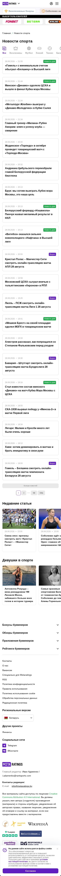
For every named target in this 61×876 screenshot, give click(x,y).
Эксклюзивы (15, 53)
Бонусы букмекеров (15, 625)
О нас (5, 665)
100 (34, 493)
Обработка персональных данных (19, 698)
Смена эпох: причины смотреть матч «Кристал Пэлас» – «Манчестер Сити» (18, 540)
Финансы (7, 732)
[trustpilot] (9, 834)
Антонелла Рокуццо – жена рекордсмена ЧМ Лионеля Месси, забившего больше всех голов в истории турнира (19, 594)
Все (4, 53)
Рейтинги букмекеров (16, 649)
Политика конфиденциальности (18, 684)
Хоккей (39, 53)
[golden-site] (18, 824)
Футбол (29, 53)
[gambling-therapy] (9, 844)
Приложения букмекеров (18, 641)
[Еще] (56, 3)
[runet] (5, 824)
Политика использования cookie (18, 693)
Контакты (7, 661)
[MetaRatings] (12, 764)
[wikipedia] (37, 824)
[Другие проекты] (11, 3)
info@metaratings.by (22, 786)
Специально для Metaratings (17, 675)
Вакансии (7, 670)
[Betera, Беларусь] (33, 21)
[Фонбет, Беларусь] (12, 21)
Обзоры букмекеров (15, 633)
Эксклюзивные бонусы (21, 11)
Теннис (49, 53)
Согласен (30, 871)
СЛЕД (41, 493)
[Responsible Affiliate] (31, 844)
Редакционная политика (14, 702)
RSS (4, 679)
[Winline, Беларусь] (54, 21)
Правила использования (14, 688)
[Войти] (51, 3)
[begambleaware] (31, 834)
